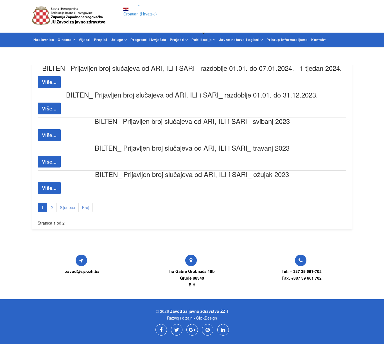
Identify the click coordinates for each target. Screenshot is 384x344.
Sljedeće (67, 207)
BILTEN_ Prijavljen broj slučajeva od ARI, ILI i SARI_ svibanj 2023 (192, 121)
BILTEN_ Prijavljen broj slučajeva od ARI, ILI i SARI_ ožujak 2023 (192, 174)
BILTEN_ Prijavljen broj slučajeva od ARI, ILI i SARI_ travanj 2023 (192, 148)
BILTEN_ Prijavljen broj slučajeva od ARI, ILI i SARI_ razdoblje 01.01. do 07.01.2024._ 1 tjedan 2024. (192, 68)
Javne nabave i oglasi (239, 39)
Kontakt (318, 39)
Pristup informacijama (287, 39)
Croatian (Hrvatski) (140, 14)
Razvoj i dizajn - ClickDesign (192, 318)
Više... (49, 82)
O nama (65, 39)
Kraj (85, 207)
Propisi (100, 39)
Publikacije (201, 39)
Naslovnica (43, 39)
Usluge (116, 39)
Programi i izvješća (148, 39)
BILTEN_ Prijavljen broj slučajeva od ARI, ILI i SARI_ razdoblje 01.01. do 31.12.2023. (192, 94)
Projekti (177, 39)
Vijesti (85, 39)
